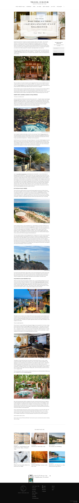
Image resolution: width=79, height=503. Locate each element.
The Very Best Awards (35, 498)
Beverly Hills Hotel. (28, 372)
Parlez (76, 501)
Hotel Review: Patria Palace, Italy (38, 446)
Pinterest (44, 487)
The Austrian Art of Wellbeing (55, 446)
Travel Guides (34, 489)
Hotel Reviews (33, 445)
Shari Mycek (44, 29)
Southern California (21, 85)
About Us (53, 486)
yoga (32, 82)
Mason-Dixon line (18, 51)
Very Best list (32, 226)
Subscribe (44, 491)
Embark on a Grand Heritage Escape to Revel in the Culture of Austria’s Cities (21, 448)
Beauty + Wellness (39, 18)
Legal (52, 489)
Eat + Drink (33, 491)
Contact (53, 487)
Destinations (16, 445)
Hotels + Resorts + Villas (35, 486)
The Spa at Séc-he (43, 134)
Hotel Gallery (34, 496)
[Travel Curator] (39, 3)
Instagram (44, 486)
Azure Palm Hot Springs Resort (22, 174)
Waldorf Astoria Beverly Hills (39, 281)
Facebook (44, 489)
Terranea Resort (40, 191)
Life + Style (15, 463)
